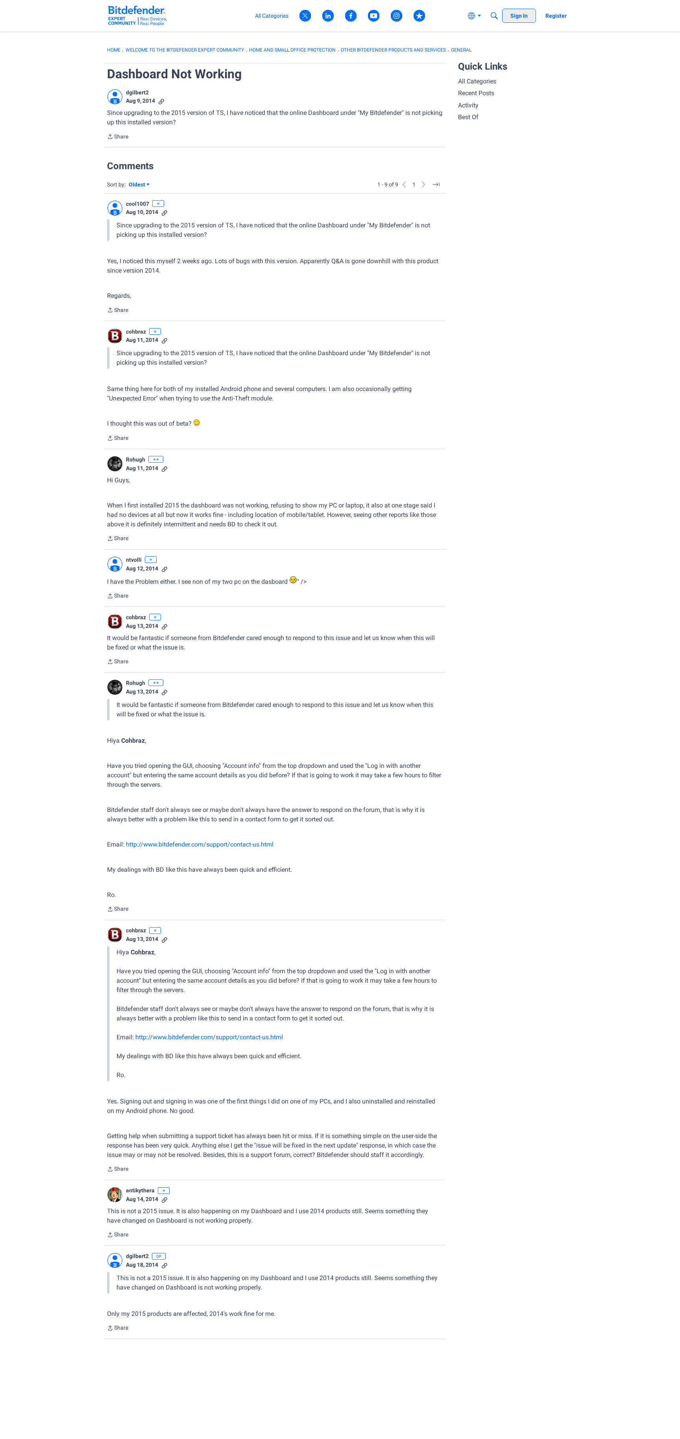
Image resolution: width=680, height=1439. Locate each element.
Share (117, 137)
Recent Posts (476, 93)
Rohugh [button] (135, 459)
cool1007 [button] (137, 204)
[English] (137, 15)
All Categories (477, 81)
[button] (115, 97)
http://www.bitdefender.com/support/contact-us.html (199, 844)
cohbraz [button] (136, 331)
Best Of (468, 117)
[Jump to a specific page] (436, 184)
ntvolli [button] (134, 560)
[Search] (494, 16)
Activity (468, 105)
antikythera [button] (140, 1190)
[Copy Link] (161, 101)
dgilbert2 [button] (137, 92)
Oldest (137, 185)
